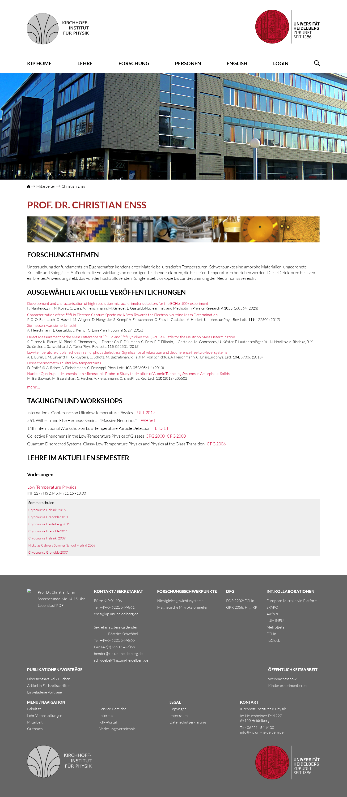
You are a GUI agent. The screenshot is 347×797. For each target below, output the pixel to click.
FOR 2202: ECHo (240, 600)
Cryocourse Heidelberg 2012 (49, 524)
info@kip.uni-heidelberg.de (262, 732)
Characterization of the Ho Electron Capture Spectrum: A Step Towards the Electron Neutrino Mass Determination (122, 314)
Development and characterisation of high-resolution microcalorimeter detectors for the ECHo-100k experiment (117, 303)
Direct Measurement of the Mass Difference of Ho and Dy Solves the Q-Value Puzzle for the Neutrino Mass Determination (131, 337)
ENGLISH (237, 63)
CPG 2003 (176, 436)
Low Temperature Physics (51, 487)
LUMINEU (275, 620)
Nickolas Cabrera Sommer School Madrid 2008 (61, 545)
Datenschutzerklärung (187, 722)
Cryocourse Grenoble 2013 (48, 517)
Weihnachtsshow (282, 678)
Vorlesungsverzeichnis (117, 728)
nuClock (273, 640)
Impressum (178, 715)
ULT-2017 (146, 412)
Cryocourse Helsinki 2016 (47, 510)
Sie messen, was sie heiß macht (51, 325)
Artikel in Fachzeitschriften (49, 685)
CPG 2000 (155, 436)
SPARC (272, 607)
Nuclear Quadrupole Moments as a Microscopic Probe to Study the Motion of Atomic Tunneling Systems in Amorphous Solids (128, 373)
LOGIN (280, 63)
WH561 (148, 420)
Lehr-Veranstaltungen (44, 715)
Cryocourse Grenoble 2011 (48, 531)
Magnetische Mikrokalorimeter (182, 607)
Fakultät (34, 709)
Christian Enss (73, 186)
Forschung (133, 63)
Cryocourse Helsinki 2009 (47, 538)
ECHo (271, 633)
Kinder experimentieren (287, 685)
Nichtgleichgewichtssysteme (180, 600)
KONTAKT (249, 702)
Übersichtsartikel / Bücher (48, 678)
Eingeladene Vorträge (44, 692)
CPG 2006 (216, 443)
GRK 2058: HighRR (241, 607)
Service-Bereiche (112, 709)
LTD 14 (161, 428)
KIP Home (39, 63)
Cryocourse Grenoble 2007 (48, 552)
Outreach (35, 728)
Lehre (85, 63)
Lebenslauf (46, 605)
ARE (273, 614)
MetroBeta (275, 627)
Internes (106, 715)
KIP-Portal (108, 722)
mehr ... (33, 386)
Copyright (177, 709)
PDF (59, 605)
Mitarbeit (35, 722)
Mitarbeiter (45, 186)
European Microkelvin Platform (292, 600)
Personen (188, 63)
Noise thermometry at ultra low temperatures (64, 363)
